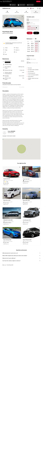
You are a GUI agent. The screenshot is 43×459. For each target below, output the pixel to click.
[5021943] (22, 16)
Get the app (38, 1)
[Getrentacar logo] (6, 8)
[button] (27, 8)
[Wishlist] (38, 8)
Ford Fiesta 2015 (10, 264)
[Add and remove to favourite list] (20, 167)
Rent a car (4, 264)
